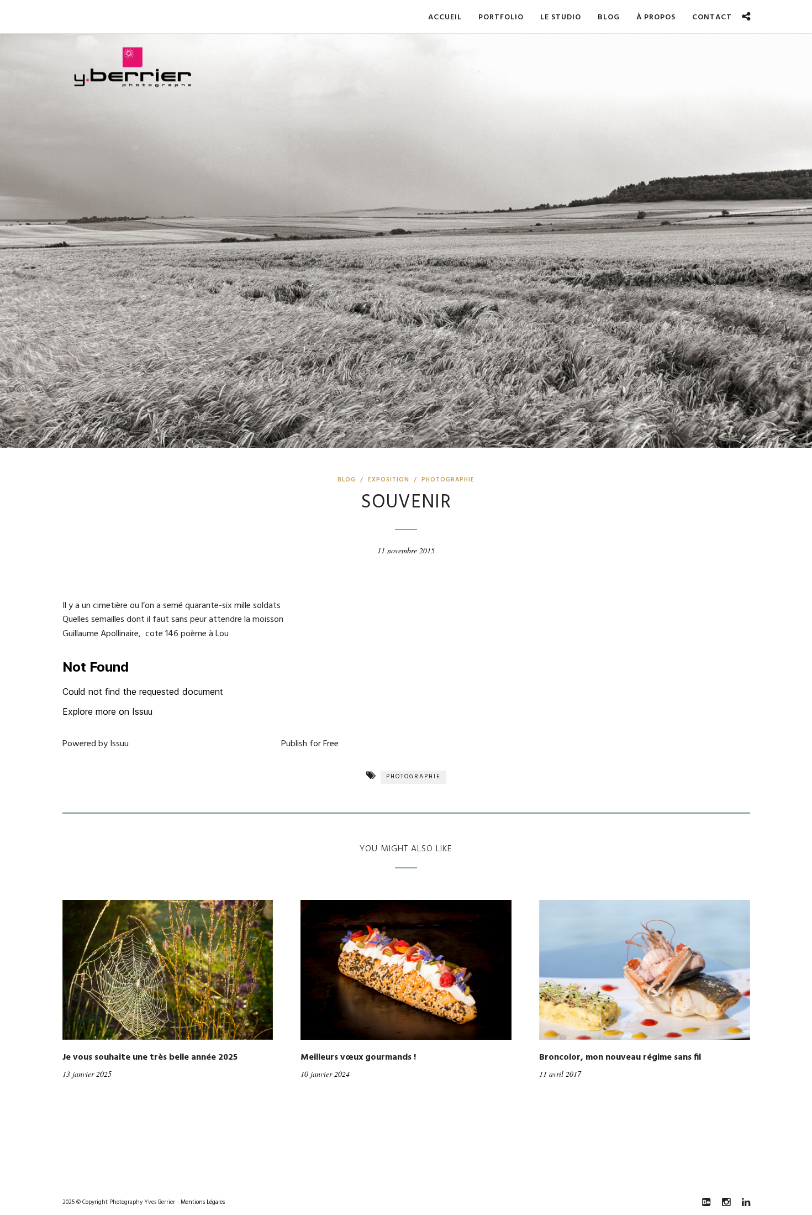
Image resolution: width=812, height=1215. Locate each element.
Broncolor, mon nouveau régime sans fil (620, 1057)
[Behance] (706, 1202)
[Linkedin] (745, 1202)
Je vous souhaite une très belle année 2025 (150, 1057)
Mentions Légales (203, 1202)
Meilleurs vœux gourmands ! (358, 1057)
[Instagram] (725, 1202)
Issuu (119, 744)
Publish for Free (310, 744)
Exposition (388, 480)
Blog (347, 480)
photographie (413, 777)
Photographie (447, 480)
